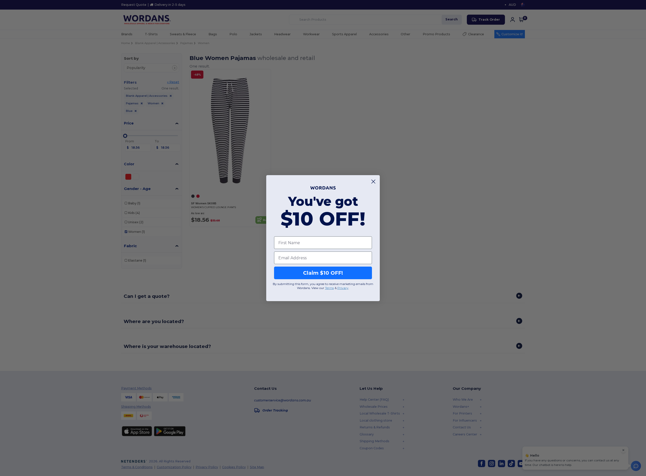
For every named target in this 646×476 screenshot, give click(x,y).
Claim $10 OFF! (323, 273)
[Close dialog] (373, 181)
